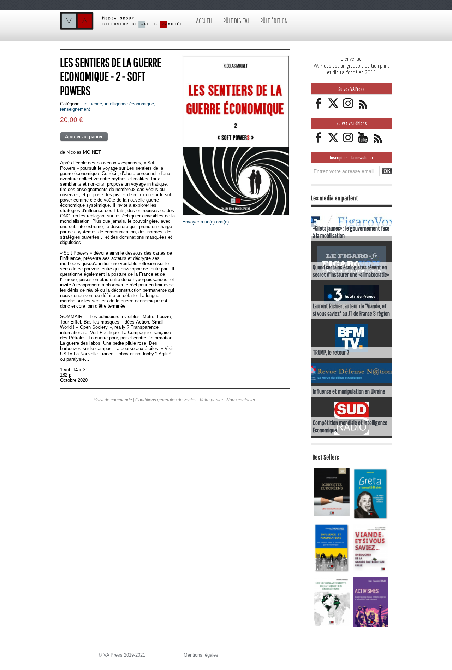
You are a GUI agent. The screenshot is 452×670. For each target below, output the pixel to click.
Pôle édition (274, 21)
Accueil (204, 21)
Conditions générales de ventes (165, 399)
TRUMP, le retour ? (331, 352)
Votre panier (211, 399)
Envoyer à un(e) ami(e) (205, 222)
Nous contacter (240, 399)
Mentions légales (201, 655)
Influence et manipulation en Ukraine (349, 391)
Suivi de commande (113, 399)
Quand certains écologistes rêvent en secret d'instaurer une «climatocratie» (351, 270)
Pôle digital (236, 21)
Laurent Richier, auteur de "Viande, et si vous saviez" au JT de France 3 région (351, 309)
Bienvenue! (352, 59)
